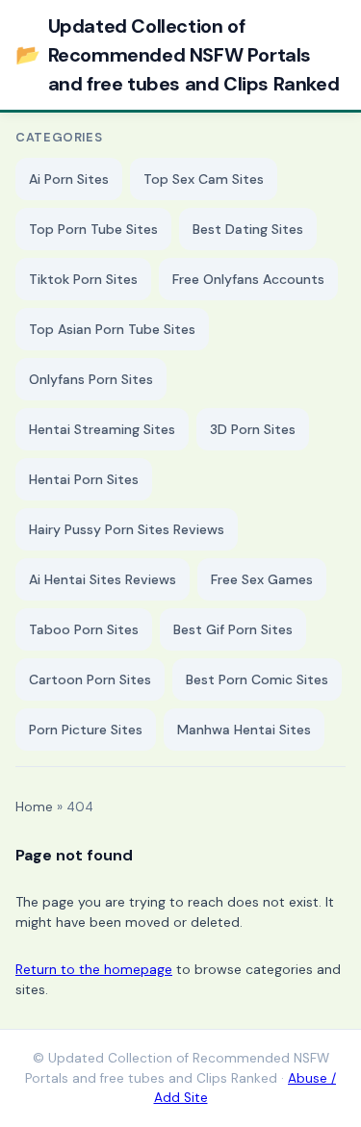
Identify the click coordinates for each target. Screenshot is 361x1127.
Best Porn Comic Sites (257, 679)
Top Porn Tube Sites (93, 229)
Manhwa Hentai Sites (244, 729)
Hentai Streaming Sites (102, 429)
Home (34, 807)
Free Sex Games (262, 579)
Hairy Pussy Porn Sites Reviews (126, 529)
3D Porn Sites (253, 429)
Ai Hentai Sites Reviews (102, 579)
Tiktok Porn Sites (83, 279)
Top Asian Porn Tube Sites (112, 329)
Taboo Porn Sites (84, 629)
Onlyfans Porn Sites (91, 379)
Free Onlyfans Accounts (248, 279)
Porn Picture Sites (85, 729)
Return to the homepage (93, 969)
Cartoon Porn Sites (90, 679)
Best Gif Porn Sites (233, 629)
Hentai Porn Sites (84, 479)
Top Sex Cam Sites (203, 179)
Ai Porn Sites (69, 179)
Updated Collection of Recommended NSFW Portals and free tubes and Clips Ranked (177, 54)
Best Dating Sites (248, 229)
